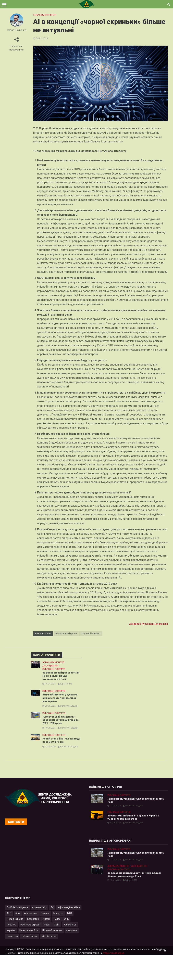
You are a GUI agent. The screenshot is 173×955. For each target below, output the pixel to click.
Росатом (11, 924)
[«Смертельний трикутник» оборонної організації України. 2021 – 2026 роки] (35, 714)
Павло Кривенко (16, 30)
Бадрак (45, 913)
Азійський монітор (53, 662)
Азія (17, 913)
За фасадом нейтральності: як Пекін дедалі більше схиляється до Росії (60, 675)
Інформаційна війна (69, 907)
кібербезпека (49, 936)
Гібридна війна (15, 919)
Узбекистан (70, 924)
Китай (46, 919)
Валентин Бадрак (69, 706)
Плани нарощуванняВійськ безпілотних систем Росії (136, 800)
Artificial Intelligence (66, 633)
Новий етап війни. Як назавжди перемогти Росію (61, 740)
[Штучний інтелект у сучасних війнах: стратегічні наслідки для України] (35, 692)
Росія (47, 924)
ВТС (69, 913)
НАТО (57, 919)
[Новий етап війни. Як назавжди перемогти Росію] (35, 736)
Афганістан (30, 913)
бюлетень (12, 936)
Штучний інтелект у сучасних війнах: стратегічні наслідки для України (59, 697)
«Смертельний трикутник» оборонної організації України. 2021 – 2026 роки (60, 719)
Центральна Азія (28, 930)
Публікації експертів (53, 669)
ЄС (52, 907)
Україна (11, 930)
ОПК (66, 919)
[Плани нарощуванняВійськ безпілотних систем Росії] (97, 798)
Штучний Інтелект (91, 633)
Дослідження (50, 665)
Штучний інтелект (44, 15)
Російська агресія (30, 924)
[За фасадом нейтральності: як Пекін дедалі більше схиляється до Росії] (35, 664)
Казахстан (33, 919)
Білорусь (58, 913)
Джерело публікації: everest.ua (148, 623)
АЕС (9, 913)
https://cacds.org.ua (113, 953)
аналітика (71, 930)
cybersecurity (39, 907)
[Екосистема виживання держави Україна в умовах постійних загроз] (97, 815)
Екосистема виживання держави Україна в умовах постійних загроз (133, 817)
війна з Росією (30, 936)
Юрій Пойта (66, 683)
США (56, 924)
